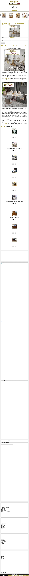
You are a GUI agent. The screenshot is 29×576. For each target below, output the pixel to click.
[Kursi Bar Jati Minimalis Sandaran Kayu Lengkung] (18, 15)
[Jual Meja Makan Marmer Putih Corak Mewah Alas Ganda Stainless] (14, 144)
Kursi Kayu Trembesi (3, 523)
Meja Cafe (2, 544)
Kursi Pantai (2, 526)
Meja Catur (2, 545)
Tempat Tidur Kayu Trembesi (4, 570)
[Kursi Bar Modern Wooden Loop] (25, 15)
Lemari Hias (2, 539)
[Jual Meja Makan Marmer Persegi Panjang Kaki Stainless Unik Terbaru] (14, 157)
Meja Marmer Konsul (3, 554)
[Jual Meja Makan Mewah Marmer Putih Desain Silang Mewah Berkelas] (14, 197)
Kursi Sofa (2, 529)
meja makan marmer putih (6, 78)
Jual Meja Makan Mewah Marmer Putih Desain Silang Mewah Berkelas (14, 201)
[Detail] (15, 137)
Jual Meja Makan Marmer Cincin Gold (14, 188)
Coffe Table (2, 506)
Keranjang (14, 10)
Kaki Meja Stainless (3, 510)
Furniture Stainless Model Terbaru (5, 507)
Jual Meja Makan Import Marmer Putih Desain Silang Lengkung (13, 23)
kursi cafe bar (6, 123)
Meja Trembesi (2, 558)
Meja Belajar (2, 543)
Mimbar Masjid (2, 560)
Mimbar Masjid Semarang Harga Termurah (14, 217)
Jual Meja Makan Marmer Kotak (14, 135)
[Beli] (13, 137)
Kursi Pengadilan (3, 527)
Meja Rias (2, 555)
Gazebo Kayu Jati (3, 508)
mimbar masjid (3, 561)
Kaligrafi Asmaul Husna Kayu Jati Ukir (5, 511)
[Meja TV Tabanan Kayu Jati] (14, 226)
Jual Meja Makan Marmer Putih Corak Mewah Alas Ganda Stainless (14, 148)
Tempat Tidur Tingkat (3, 572)
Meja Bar (2, 542)
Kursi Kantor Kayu (3, 522)
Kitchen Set (2, 512)
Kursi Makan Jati (3, 525)
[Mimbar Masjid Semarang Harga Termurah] (14, 213)
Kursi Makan (2, 524)
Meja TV (2, 559)
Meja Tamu (2, 557)
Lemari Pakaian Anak (3, 541)
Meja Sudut (2, 556)
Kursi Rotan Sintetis (3, 528)
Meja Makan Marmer (12, 37)
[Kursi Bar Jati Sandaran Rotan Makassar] (11, 15)
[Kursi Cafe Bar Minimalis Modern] (4, 15)
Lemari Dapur (2, 538)
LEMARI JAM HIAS (3, 540)
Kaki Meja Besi (3, 509)
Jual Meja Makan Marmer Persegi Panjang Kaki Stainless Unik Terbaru (14, 161)
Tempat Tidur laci (3, 571)
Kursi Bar (2, 513)
